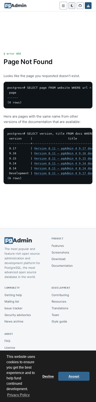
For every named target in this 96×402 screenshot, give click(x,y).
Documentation (62, 265)
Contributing (60, 295)
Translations (60, 308)
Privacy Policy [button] (18, 395)
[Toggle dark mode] (72, 5)
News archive (13, 321)
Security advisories (17, 315)
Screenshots (60, 252)
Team (55, 315)
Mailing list (11, 301)
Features (58, 245)
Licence (9, 347)
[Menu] (63, 5)
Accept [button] (74, 376)
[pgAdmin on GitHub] (80, 5)
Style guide (59, 321)
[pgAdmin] (15, 5)
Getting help (13, 295)
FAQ (7, 341)
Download (58, 259)
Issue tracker (13, 308)
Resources (59, 301)
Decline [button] (48, 376)
